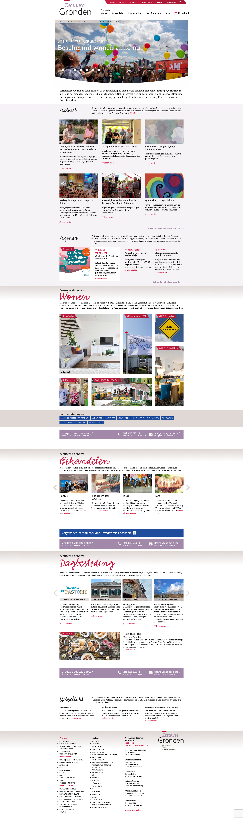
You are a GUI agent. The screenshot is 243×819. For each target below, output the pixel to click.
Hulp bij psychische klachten (146, 418)
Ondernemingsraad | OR (102, 762)
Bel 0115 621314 (131, 433)
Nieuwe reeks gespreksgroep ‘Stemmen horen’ (160, 148)
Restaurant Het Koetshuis (71, 799)
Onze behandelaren (67, 783)
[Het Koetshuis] (106, 590)
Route (95, 797)
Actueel (96, 738)
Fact (61, 775)
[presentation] (187, 486)
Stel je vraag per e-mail (167, 433)
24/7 (61, 780)
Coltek (62, 812)
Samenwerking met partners (104, 755)
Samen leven (64, 751)
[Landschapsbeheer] (169, 590)
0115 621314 (130, 743)
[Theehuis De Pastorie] (74, 590)
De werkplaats (65, 807)
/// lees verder (65, 168)
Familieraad (81, 422)
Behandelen (118, 13)
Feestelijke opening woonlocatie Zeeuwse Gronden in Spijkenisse (119, 201)
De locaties (167, 418)
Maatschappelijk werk (68, 762)
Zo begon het (98, 749)
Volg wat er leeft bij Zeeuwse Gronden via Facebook (96, 533)
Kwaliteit (96, 780)
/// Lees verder (101, 510)
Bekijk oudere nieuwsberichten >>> (166, 228)
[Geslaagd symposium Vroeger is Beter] (78, 185)
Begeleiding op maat (68, 743)
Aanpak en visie (96, 422)
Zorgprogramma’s (67, 778)
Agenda (95, 743)
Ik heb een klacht (99, 807)
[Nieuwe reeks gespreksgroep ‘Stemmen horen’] (164, 131)
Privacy (95, 777)
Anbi (94, 775)
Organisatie (97, 772)
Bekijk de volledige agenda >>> (168, 282)
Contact (96, 791)
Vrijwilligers (123, 418)
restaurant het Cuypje (69, 794)
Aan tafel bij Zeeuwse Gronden (75, 418)
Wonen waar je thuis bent (70, 746)
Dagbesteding (135, 13)
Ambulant (63, 765)
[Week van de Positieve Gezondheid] (74, 262)
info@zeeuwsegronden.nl (164, 436)
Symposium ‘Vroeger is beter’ (160, 200)
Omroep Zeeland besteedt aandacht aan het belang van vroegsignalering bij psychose (78, 149)
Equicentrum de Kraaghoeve (71, 791)
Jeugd (168, 13)
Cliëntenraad (98, 760)
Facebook (134, 113)
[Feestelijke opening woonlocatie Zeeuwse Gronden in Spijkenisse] (121, 185)
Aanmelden (97, 418)
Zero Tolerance (66, 749)
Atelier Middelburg (67, 801)
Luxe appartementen (68, 754)
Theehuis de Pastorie (68, 804)
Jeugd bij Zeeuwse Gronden (80, 41)
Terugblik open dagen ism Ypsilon (119, 146)
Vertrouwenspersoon (102, 805)
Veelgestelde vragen (101, 802)
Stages (95, 788)
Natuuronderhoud (67, 789)
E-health (63, 772)
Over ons (96, 746)
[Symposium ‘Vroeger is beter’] (164, 185)
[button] (180, 2)
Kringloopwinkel (66, 809)
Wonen (104, 13)
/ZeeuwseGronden (133, 810)
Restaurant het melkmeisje (71, 796)
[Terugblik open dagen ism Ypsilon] (121, 131)
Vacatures (110, 418)
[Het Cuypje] (137, 590)
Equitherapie (152, 13)
